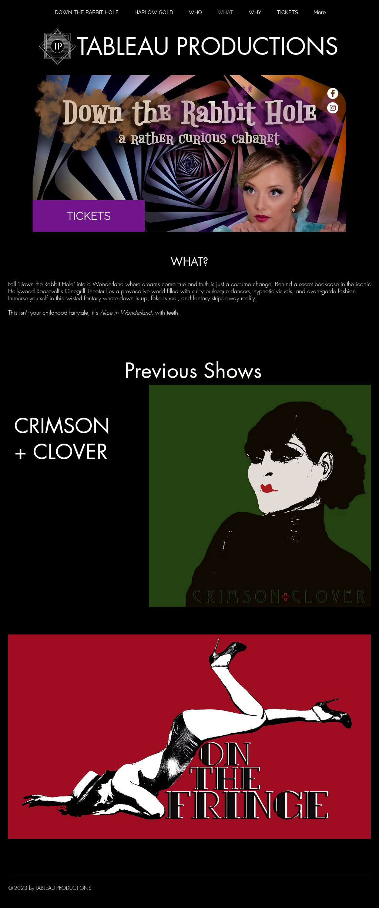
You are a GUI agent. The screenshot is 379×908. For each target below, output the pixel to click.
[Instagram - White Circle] (332, 107)
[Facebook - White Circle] (332, 93)
